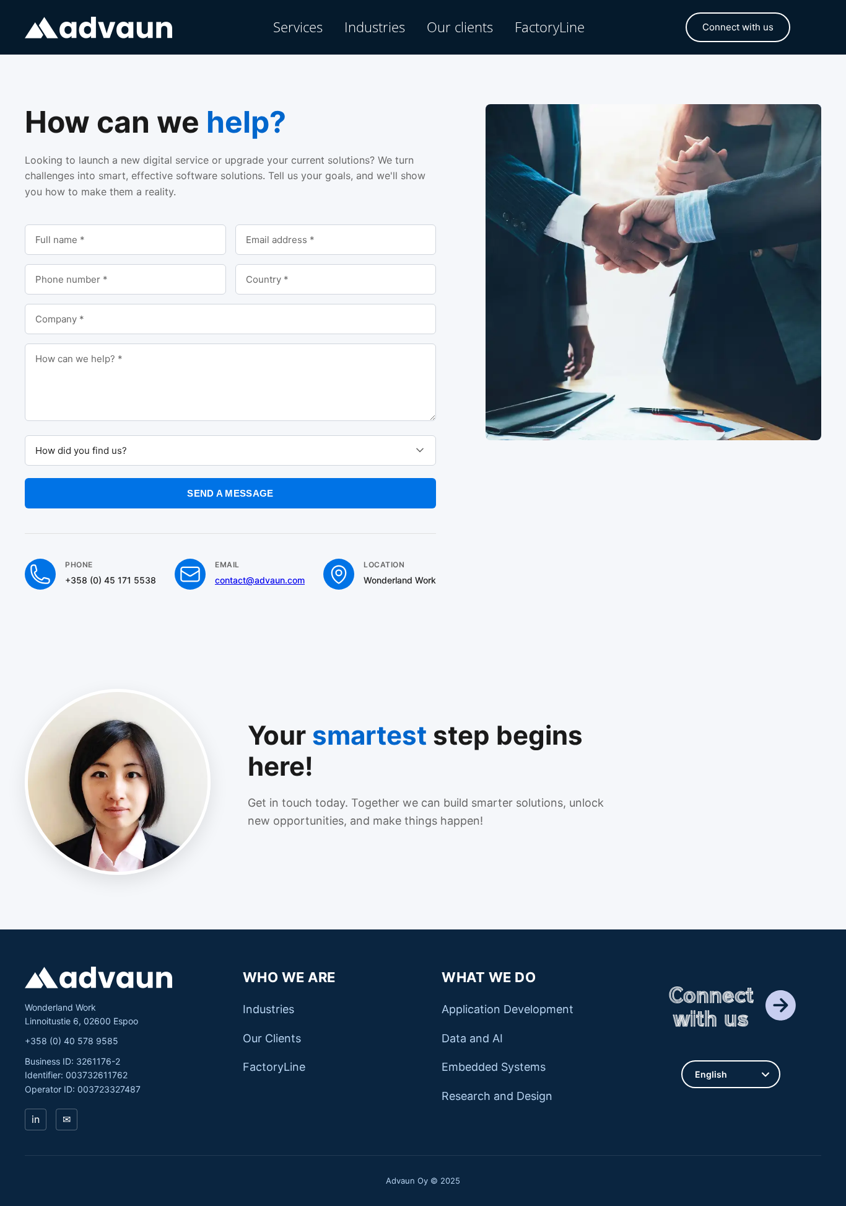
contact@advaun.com (260, 580)
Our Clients (272, 1038)
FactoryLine (550, 26)
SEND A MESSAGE (230, 493)
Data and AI (472, 1038)
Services (298, 26)
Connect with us (738, 27)
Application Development (507, 1009)
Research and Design (497, 1095)
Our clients (460, 26)
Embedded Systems (494, 1066)
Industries (374, 26)
